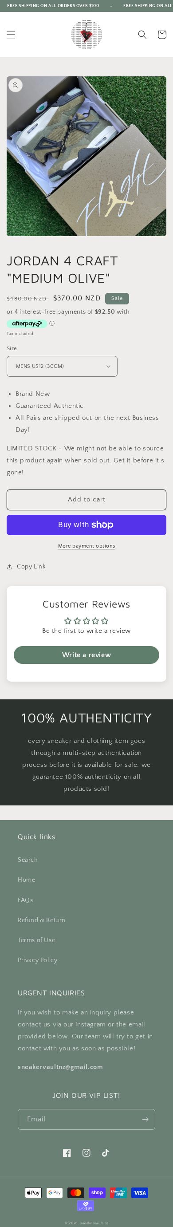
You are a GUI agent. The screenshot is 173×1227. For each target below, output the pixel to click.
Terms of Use (36, 940)
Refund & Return (42, 920)
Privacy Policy (37, 960)
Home (26, 880)
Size (12, 348)
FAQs (25, 900)
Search (28, 860)
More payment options (86, 546)
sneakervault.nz (94, 1223)
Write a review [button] (86, 655)
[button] (11, 34)
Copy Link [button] (31, 566)
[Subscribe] (145, 1119)
